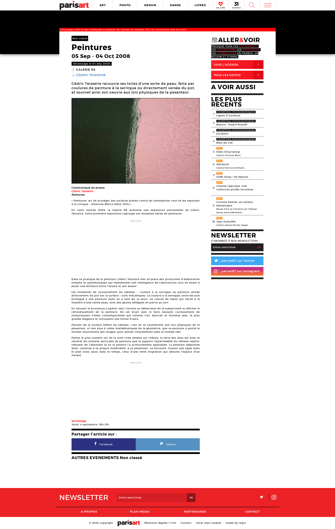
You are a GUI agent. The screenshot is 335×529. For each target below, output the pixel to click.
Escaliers (222, 133)
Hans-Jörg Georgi (228, 151)
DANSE (175, 5)
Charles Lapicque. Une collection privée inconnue (234, 187)
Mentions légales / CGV (160, 522)
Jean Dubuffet (226, 221)
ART (102, 5)
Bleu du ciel (224, 142)
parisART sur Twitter (234, 261)
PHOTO (125, 5)
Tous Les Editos (237, 75)
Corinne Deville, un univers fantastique (234, 203)
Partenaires (195, 511)
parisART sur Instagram (240, 271)
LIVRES (200, 5)
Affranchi (222, 164)
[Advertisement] (136, 247)
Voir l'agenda (237, 64)
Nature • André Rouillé (231, 124)
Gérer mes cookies (208, 522)
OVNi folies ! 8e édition (232, 176)
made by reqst (236, 522)
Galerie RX (86, 70)
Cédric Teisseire (91, 75)
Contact (252, 511)
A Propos (89, 511)
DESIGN (150, 5)
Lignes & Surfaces (228, 115)
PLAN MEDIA (140, 511)
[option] (136, 141)
